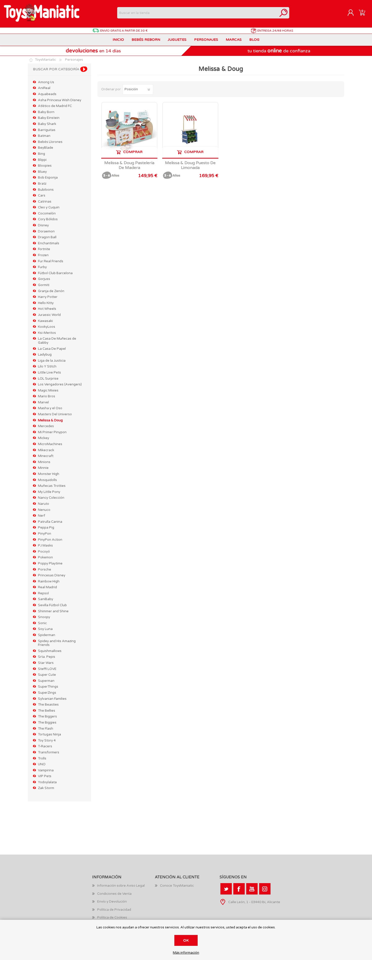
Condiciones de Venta (114, 894)
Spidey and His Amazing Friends (57, 643)
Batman (44, 136)
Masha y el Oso (50, 408)
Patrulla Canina (50, 522)
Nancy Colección (51, 498)
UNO (42, 764)
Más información (186, 953)
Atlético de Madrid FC (55, 106)
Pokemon (45, 557)
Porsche (44, 570)
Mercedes (46, 426)
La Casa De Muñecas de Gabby (57, 341)
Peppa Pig (46, 528)
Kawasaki (45, 321)
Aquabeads (47, 94)
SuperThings (48, 687)
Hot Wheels (47, 309)
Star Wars (46, 663)
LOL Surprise (48, 379)
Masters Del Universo (55, 414)
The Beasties (48, 705)
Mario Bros (46, 396)
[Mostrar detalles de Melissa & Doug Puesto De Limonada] (190, 130)
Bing (41, 154)
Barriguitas (46, 130)
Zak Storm (46, 788)
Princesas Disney (51, 575)
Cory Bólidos (48, 219)
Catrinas (44, 202)
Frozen (43, 255)
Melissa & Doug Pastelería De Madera (129, 165)
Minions (44, 462)
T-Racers (45, 746)
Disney (43, 225)
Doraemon (46, 231)
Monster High (48, 474)
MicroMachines (50, 444)
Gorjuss (44, 279)
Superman (46, 681)
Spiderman (46, 635)
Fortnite (44, 249)
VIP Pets (44, 776)
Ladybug (45, 355)
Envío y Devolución (112, 902)
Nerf (41, 516)
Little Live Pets (49, 372)
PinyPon (44, 534)
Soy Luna (45, 629)
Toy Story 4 (47, 740)
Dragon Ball (47, 237)
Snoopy (44, 617)
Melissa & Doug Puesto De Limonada (190, 165)
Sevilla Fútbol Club (52, 605)
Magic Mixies (48, 390)
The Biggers (47, 716)
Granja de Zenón (51, 291)
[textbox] (197, 12)
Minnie (43, 468)
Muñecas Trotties (52, 486)
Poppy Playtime (50, 563)
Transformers (48, 752)
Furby (42, 267)
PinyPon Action (50, 540)
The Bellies (46, 711)
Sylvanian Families (52, 699)
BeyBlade (45, 148)
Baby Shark (47, 124)
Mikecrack (46, 450)
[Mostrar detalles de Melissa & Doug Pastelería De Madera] (129, 130)
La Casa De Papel (52, 349)
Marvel (43, 402)
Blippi (42, 160)
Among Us (46, 82)
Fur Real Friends (50, 261)
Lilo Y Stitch (47, 366)
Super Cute (47, 675)
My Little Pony (49, 492)
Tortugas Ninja (49, 734)
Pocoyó (44, 552)
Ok (186, 940)
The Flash (45, 729)
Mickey (43, 438)
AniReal (44, 88)
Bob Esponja (48, 178)
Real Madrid (47, 587)
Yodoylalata (47, 782)
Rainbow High (48, 581)
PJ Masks (45, 545)
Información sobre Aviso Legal (121, 886)
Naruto (43, 504)
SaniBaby (45, 599)
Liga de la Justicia (52, 361)
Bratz (42, 184)
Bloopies (45, 166)
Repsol (43, 593)
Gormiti (43, 285)
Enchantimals (48, 243)
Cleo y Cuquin (48, 207)
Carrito (362, 12)
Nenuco (44, 510)
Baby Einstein (48, 118)
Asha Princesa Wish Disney (59, 100)
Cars (41, 195)
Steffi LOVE (47, 669)
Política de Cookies (112, 917)
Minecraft (45, 456)
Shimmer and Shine (53, 611)
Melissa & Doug (50, 420)
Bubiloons (46, 190)
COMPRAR (132, 152)
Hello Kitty (46, 303)
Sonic (42, 623)
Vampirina (46, 770)
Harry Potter (47, 297)
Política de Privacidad (114, 910)
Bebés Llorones (50, 142)
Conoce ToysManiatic (177, 886)
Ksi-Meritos (47, 333)
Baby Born (46, 112)
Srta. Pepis (46, 657)
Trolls (42, 758)
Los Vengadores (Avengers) (60, 384)
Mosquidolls (47, 480)
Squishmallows (49, 651)
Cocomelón (47, 213)
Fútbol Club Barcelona (55, 273)
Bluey (42, 172)
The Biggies (47, 723)
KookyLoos (46, 327)
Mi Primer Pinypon (52, 432)
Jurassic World (49, 315)
